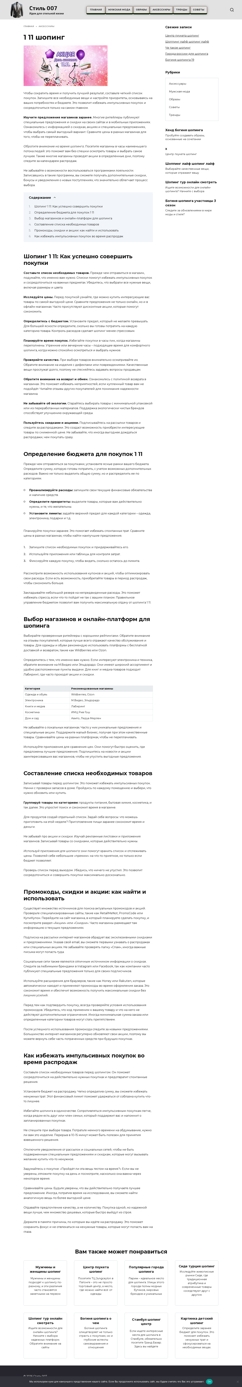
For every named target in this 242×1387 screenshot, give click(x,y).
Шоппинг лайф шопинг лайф (187, 41)
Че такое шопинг (178, 47)
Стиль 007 (43, 7)
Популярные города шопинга (146, 1269)
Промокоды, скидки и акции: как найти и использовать (76, 230)
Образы (141, 9)
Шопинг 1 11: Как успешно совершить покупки (68, 206)
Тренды (181, 9)
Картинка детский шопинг (197, 1321)
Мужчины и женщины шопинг (45, 1269)
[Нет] (237, 1381)
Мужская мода (119, 9)
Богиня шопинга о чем (95, 1321)
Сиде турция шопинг (197, 1266)
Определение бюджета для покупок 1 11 (64, 212)
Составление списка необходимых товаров (66, 224)
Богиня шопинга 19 (179, 60)
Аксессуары (161, 9)
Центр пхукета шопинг (182, 35)
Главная (96, 9)
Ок (209, 1381)
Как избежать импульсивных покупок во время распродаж (78, 236)
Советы (198, 9)
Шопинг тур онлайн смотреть (191, 182)
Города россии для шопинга (186, 53)
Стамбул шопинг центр (146, 1321)
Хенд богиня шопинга (184, 130)
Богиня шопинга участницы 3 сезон (190, 203)
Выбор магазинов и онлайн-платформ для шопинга (73, 218)
